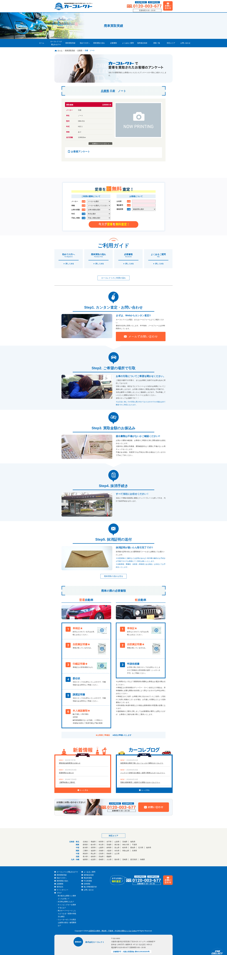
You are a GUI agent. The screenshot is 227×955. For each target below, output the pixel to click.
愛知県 (132, 847)
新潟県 (85, 847)
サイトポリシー (62, 890)
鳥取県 (85, 854)
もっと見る (84, 790)
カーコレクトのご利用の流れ (113, 278)
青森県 (93, 842)
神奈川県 (125, 845)
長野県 (93, 847)
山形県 (116, 842)
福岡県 (85, 859)
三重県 (85, 851)
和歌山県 (125, 851)
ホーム (41, 43)
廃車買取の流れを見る (113, 576)
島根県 (109, 854)
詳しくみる (70, 264)
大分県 (109, 859)
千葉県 (134, 845)
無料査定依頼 (142, 43)
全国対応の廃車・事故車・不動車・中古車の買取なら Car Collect (112, 931)
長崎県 (101, 859)
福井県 (148, 847)
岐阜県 (124, 847)
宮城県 (124, 842)
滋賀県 (93, 851)
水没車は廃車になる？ (66, 902)
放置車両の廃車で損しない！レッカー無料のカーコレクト (141, 763)
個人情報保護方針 (90, 887)
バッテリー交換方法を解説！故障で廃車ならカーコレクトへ (142, 773)
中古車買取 (88, 881)
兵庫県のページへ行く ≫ (100, 144)
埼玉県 (101, 845)
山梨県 (101, 847)
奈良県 (116, 851)
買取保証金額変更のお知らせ (69, 763)
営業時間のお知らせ (66, 773)
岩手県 (109, 842)
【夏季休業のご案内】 (67, 782)
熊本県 (116, 859)
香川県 (85, 856)
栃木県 (93, 845)
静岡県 (109, 847)
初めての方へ (85, 43)
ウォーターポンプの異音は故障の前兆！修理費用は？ (67, 922)
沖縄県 (142, 859)
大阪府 (109, 851)
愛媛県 (109, 856)
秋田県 (101, 842)
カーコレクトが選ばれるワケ (56, 43)
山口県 (116, 854)
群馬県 (85, 845)
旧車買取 (87, 884)
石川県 (140, 847)
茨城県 (109, 845)
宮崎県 (124, 859)
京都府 (101, 851)
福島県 (132, 842)
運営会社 (60, 887)
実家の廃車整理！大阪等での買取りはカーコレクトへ (140, 782)
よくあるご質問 (128, 43)
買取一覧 (156, 43)
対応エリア (171, 43)
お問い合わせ (185, 43)
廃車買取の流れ (99, 43)
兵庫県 (79, 50)
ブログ (59, 893)
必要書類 (113, 43)
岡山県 (93, 854)
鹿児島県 (133, 859)
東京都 (116, 845)
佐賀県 (93, 859)
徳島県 (93, 856)
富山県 (116, 847)
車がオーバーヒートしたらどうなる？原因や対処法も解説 (67, 913)
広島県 (101, 854)
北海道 (85, 842)
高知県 (101, 856)
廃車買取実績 (70, 43)
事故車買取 (88, 878)
